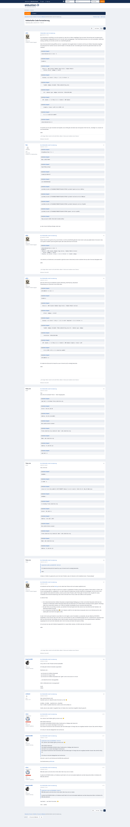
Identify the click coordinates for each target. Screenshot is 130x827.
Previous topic (96, 16)
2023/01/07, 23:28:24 (43, 390)
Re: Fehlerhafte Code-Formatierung (48, 145)
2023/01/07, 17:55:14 (43, 146)
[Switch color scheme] (64, 1)
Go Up (97, 810)
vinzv (27, 714)
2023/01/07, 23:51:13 (43, 562)
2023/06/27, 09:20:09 (43, 695)
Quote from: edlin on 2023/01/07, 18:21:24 (51, 565)
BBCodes (52, 761)
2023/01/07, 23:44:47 (43, 465)
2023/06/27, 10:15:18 (43, 715)
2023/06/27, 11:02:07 (43, 737)
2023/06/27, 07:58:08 (43, 661)
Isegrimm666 (29, 659)
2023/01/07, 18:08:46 (45, 237)
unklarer (28, 694)
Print (92, 28)
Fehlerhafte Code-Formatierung (47, 33)
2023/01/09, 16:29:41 (43, 583)
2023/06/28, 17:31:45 (43, 787)
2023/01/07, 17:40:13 (45, 34)
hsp (26, 145)
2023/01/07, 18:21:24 (43, 280)
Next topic (103, 16)
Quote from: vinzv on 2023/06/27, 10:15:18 (51, 740)
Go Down (97, 28)
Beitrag (56, 586)
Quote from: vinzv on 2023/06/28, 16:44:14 (51, 790)
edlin (27, 33)
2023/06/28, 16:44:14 (43, 769)
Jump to (25, 817)
